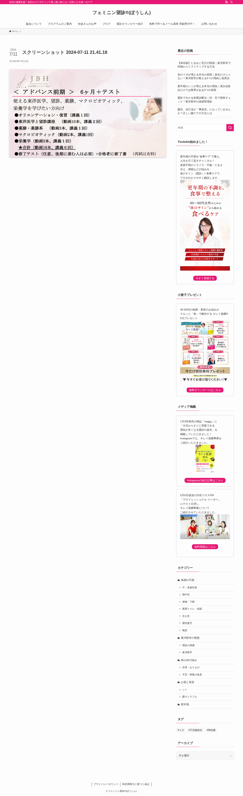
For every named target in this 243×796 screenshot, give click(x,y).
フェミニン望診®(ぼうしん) (121, 12)
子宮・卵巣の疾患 (192, 674)
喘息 (184, 630)
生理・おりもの (191, 667)
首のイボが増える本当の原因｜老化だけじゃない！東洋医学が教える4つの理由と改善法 (204, 76)
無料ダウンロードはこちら (205, 390)
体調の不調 (187, 580)
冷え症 (186, 616)
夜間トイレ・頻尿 (192, 609)
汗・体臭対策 (189, 587)
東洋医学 (187, 652)
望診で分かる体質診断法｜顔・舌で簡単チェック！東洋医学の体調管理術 (204, 99)
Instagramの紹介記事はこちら (205, 480)
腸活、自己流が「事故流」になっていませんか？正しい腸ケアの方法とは (204, 111)
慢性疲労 (187, 623)
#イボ (181, 730)
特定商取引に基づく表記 (135, 784)
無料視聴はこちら (205, 546)
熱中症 (186, 594)
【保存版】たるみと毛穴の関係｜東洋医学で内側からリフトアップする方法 (204, 64)
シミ (184, 689)
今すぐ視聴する (205, 278)
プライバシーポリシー (106, 784)
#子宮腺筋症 (195, 730)
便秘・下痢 (188, 602)
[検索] (231, 2)
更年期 (185, 704)
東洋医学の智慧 (190, 637)
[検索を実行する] (230, 127)
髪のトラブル (189, 696)
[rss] (226, 2)
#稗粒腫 (211, 730)
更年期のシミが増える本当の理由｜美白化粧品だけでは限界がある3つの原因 (204, 88)
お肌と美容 (187, 682)
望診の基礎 (188, 645)
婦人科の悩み (189, 660)
